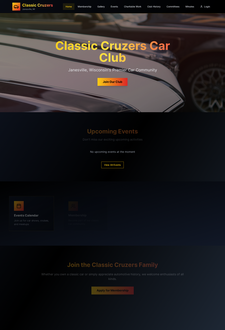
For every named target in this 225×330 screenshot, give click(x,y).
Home (69, 6)
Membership (84, 6)
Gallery (101, 6)
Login (207, 6)
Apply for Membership (112, 287)
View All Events (112, 164)
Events (114, 6)
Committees (173, 6)
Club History (154, 6)
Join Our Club (112, 82)
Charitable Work (132, 6)
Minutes (189, 6)
